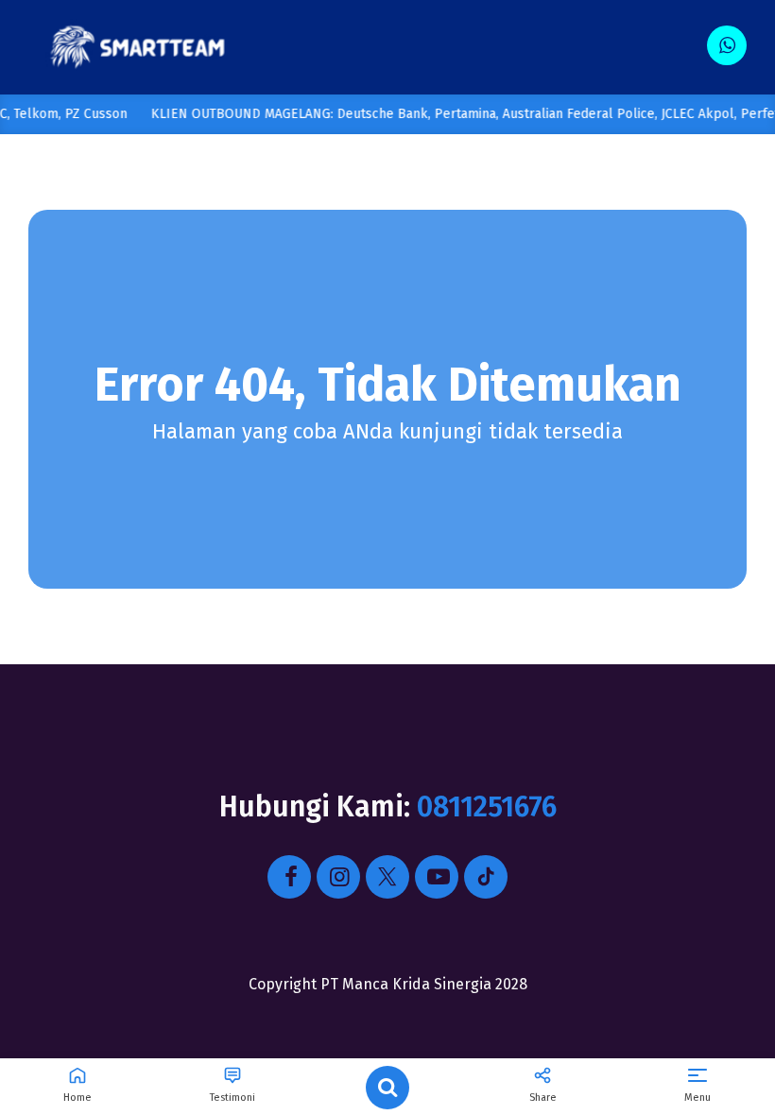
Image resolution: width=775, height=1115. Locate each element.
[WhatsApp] (727, 45)
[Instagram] (338, 877)
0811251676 (487, 807)
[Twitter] (387, 877)
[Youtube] (436, 877)
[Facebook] (289, 877)
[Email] (486, 877)
